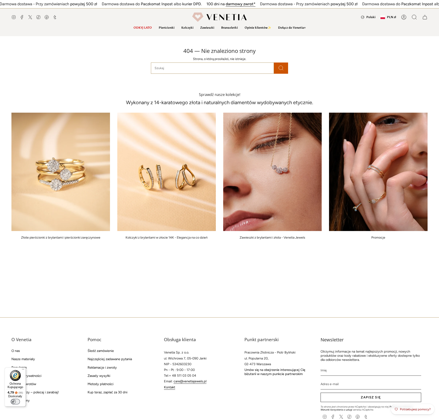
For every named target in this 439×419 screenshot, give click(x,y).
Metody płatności (100, 384)
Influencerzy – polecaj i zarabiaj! (35, 392)
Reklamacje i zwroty (102, 367)
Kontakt (169, 387)
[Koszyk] (425, 17)
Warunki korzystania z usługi (337, 409)
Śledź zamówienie (101, 351)
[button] (166, 27)
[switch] (15, 401)
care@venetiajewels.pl (190, 381)
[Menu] (23, 370)
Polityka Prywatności (26, 376)
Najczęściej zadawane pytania (110, 359)
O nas (15, 351)
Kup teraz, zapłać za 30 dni (107, 392)
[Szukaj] (281, 68)
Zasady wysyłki (99, 376)
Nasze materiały (23, 359)
